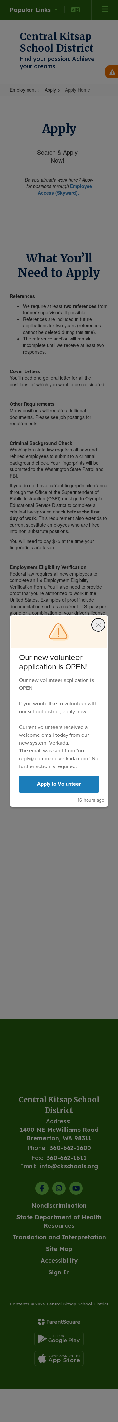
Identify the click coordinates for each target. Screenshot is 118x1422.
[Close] (98, 624)
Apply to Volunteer (59, 784)
